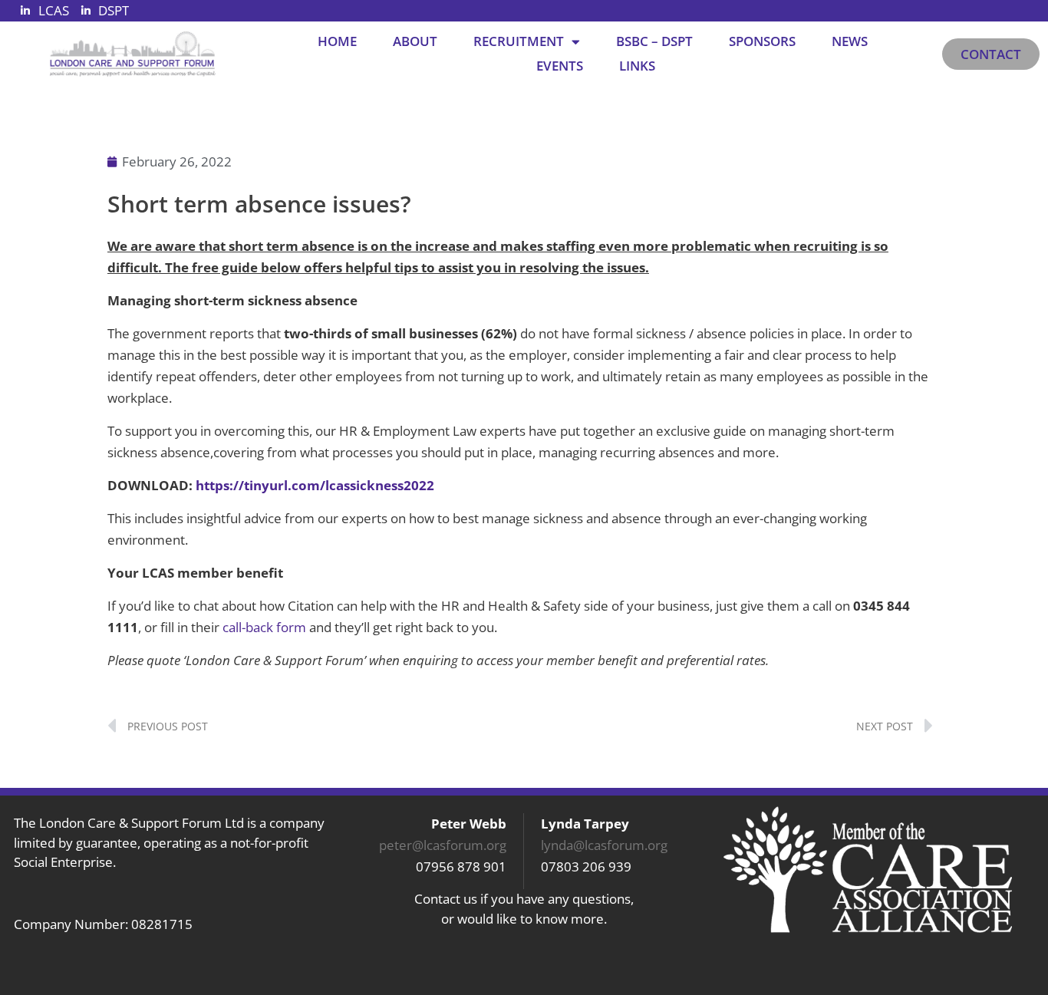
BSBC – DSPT (654, 41)
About (415, 41)
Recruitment (518, 41)
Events (559, 65)
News (850, 41)
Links (637, 65)
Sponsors (762, 41)
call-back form (264, 627)
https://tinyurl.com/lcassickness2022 (315, 485)
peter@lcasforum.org (442, 845)
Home (337, 41)
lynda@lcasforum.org (604, 845)
